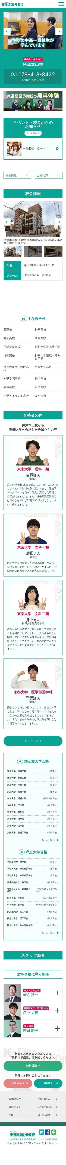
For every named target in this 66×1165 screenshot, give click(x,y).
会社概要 (13, 1139)
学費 (11, 1115)
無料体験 (31, 1065)
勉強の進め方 (15, 1099)
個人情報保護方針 (27, 1139)
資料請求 (48, 1083)
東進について (15, 1107)
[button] (7, 31)
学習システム (44, 1099)
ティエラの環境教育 (47, 1139)
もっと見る (32, 133)
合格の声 (42, 175)
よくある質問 (44, 1115)
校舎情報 (11, 175)
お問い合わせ (17, 1083)
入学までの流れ (45, 1107)
